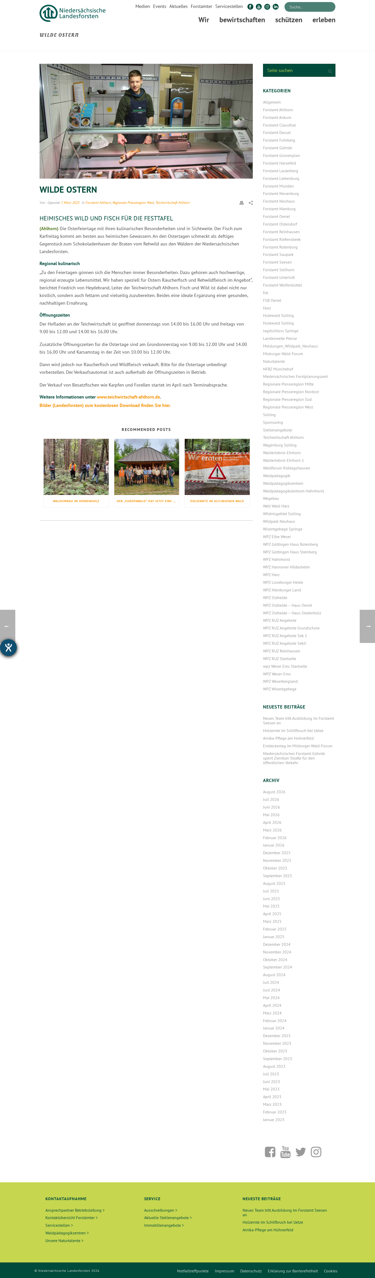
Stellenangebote (277, 430)
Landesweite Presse (280, 338)
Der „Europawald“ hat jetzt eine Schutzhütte (148, 501)
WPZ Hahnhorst (276, 559)
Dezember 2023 (277, 1035)
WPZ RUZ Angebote (279, 620)
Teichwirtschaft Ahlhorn (172, 202)
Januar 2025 (273, 936)
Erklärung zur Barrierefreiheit (293, 1271)
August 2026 (274, 791)
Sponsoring (273, 422)
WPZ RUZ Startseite (279, 658)
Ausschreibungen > (160, 1210)
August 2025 (274, 883)
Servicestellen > (59, 1225)
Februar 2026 (274, 837)
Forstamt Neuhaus (279, 201)
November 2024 (277, 952)
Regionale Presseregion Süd (287, 399)
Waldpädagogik (276, 475)
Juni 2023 (271, 1081)
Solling (269, 414)
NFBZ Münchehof (278, 369)
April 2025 (272, 913)
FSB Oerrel (272, 300)
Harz (267, 308)
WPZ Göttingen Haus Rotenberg (290, 544)
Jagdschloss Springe (280, 330)
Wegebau (271, 498)
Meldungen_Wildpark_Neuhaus (290, 346)
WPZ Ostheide (275, 597)
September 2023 (277, 1058)
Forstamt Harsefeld (279, 163)
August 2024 (274, 974)
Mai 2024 (271, 997)
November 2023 (277, 1043)
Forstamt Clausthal (279, 125)
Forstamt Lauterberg (280, 170)
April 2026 (272, 822)
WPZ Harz (271, 574)
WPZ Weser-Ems (277, 674)
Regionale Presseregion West (133, 202)
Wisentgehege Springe (282, 529)
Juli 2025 (271, 891)
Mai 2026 (271, 814)
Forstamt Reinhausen (281, 231)
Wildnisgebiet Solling (282, 513)
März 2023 (272, 1104)
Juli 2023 (271, 1074)
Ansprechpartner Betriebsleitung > (75, 1210)
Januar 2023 (273, 1119)
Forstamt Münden (278, 186)
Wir (203, 19)
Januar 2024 (273, 1028)
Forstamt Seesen (277, 262)
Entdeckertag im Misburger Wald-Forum (297, 745)
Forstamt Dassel (277, 132)
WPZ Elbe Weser (277, 536)
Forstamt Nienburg (279, 208)
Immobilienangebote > (164, 1225)
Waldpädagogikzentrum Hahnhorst (293, 491)
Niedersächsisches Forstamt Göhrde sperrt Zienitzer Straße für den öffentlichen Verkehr (294, 758)
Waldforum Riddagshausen (286, 468)
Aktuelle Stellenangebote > (168, 1217)
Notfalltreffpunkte (193, 1271)
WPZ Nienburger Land (282, 590)
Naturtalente (274, 361)
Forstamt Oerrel (276, 216)
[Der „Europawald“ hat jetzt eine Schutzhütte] (146, 467)
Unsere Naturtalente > (64, 1240)
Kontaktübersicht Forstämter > (71, 1217)
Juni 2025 (271, 898)
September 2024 (277, 967)
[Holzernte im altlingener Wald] (217, 467)
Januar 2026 (273, 845)
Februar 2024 (274, 1020)
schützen (288, 19)
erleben (323, 19)
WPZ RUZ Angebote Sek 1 (285, 635)
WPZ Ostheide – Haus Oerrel (287, 605)
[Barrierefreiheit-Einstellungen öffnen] (8, 647)
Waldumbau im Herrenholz (76, 501)
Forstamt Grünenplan (281, 155)
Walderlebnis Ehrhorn (282, 452)
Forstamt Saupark (278, 254)
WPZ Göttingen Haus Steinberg (290, 552)
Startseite (301, 46)
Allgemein (272, 102)
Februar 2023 (274, 1112)
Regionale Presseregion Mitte (288, 384)
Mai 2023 (271, 1089)
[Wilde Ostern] (146, 121)
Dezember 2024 (277, 944)
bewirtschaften (242, 19)
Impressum (224, 1271)
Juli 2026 (271, 799)
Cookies (331, 1271)
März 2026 (272, 830)
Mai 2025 (271, 906)
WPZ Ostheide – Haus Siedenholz (292, 613)
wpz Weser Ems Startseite (285, 666)
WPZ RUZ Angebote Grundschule (291, 628)
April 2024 (272, 1005)
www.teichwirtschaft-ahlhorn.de (128, 397)
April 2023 (272, 1096)
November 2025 (277, 860)
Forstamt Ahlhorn (98, 202)
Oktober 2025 (275, 868)
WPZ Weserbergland (280, 681)
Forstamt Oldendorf (280, 224)
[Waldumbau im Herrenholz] (76, 467)
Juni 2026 (271, 807)
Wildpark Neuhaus (279, 521)
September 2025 (277, 875)
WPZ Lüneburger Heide (283, 582)
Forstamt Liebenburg (281, 178)
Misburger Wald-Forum (283, 353)
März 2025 (272, 921)
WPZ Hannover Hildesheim (286, 567)
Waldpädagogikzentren (283, 483)
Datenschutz (251, 1271)
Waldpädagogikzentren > (67, 1232)
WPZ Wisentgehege (279, 689)
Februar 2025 (274, 929)
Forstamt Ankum (277, 117)
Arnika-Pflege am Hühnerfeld (288, 738)
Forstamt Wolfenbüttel (282, 285)
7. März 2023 (70, 202)
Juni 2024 (271, 990)
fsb (265, 292)
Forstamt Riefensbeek (282, 239)
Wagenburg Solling (280, 445)
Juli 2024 (271, 982)
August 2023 (274, 1066)
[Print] (242, 202)
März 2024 (272, 1013)
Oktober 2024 (275, 959)
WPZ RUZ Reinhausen (281, 651)
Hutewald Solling (278, 315)
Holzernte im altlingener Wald (217, 501)
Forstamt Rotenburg (280, 247)
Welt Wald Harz (276, 506)
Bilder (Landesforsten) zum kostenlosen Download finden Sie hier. (105, 405)
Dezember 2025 (277, 852)
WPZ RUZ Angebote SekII (284, 643)
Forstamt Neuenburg (281, 193)
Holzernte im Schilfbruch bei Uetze (293, 730)
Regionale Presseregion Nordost (291, 391)
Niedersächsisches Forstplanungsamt (295, 376)
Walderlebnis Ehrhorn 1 (283, 460)
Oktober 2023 (275, 1051)
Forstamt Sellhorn (278, 269)
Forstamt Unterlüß (279, 277)
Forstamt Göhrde (277, 147)
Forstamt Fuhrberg (279, 140)
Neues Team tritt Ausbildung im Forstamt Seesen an (298, 720)
